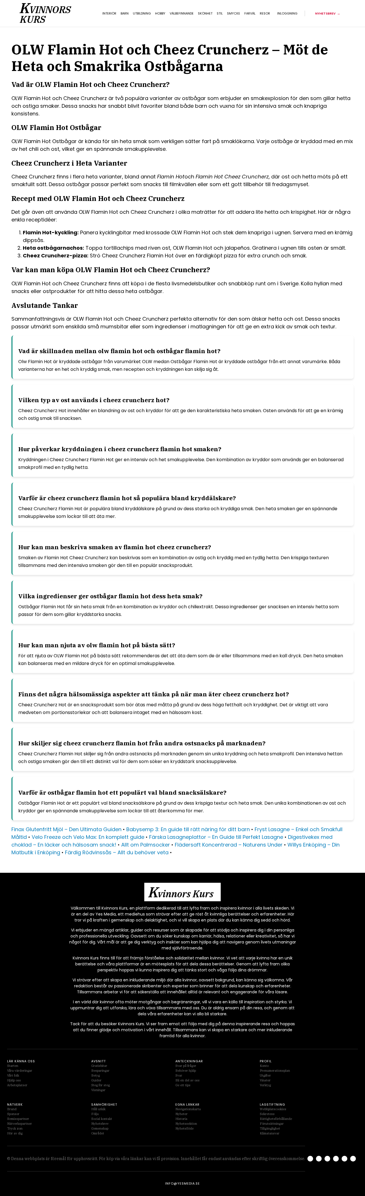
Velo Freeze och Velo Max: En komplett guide (88, 837)
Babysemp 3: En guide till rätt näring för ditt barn (188, 829)
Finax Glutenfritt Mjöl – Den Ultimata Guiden (66, 829)
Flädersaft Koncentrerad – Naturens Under (229, 844)
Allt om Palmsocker (145, 844)
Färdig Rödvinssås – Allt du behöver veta (117, 852)
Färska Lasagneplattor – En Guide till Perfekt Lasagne (216, 837)
